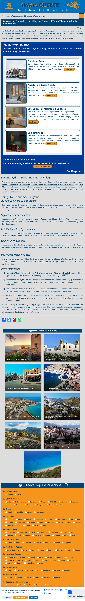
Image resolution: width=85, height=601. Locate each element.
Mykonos (50, 522)
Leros (18, 535)
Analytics (49, 593)
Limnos (60, 550)
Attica (18, 495)
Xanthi (41, 563)
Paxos (57, 543)
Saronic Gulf (11, 574)
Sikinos (27, 525)
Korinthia (46, 570)
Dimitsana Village (51, 184)
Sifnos (18, 525)
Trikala (51, 505)
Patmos (47, 535)
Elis (37, 570)
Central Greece (12, 499)
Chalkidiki (22, 557)
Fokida (43, 502)
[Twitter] (9, 320)
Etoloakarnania (20, 502)
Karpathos (54, 532)
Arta (9, 502)
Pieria (53, 560)
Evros (41, 557)
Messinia (67, 570)
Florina (50, 557)
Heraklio (19, 512)
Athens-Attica (11, 491)
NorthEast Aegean (14, 547)
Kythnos (32, 522)
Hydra (28, 578)
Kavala (20, 560)
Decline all (7, 597)
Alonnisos (11, 585)
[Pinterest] (14, 320)
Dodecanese (11, 529)
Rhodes (57, 535)
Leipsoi (10, 535)
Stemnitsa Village (67, 184)
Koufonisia (21, 522)
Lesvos (50, 550)
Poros (37, 578)
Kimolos (10, 522)
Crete (8, 509)
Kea (78, 519)
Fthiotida (53, 502)
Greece (7, 16)
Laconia (57, 570)
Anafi (20, 519)
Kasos (64, 532)
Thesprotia (40, 505)
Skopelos (39, 585)
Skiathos (28, 585)
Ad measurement (68, 590)
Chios (25, 550)
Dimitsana (43, 261)
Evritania (33, 502)
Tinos (44, 525)
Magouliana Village (10, 184)
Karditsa (74, 502)
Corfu (9, 543)
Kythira (38, 543)
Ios (71, 519)
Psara (68, 550)
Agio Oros (11, 557)
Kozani (37, 560)
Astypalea (23, 532)
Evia (20, 585)
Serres (9, 563)
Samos (77, 550)
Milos (41, 522)
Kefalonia (28, 543)
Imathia (70, 557)
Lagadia (13, 261)
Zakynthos (67, 543)
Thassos (19, 563)
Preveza (29, 505)
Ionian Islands (12, 539)
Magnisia (19, 505)
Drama (32, 557)
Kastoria (10, 560)
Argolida (19, 570)
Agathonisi (11, 532)
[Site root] (9, 5)
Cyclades (9, 516)
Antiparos (39, 519)
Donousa (49, 519)
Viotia (60, 505)
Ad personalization (52, 590)
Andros (29, 519)
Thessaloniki (30, 563)
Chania (10, 512)
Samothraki (73, 560)
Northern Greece (13, 554)
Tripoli (36, 36)
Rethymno (40, 512)
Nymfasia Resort (37, 61)
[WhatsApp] (19, 320)
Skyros (49, 585)
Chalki (32, 532)
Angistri (19, 578)
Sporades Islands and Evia (17, 582)
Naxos (60, 522)
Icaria (41, 550)
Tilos (73, 535)
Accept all (33, 597)
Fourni (33, 550)
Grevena (59, 557)
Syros (36, 525)
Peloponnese (18, 16)
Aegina (10, 578)
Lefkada (48, 543)
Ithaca (17, 543)
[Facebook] (4, 320)
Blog (55, 330)
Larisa (9, 505)
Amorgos (10, 519)
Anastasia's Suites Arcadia (42, 84)
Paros (68, 522)
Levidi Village (24, 184)
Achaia (9, 570)
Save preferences (20, 597)
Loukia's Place (35, 132)
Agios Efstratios (13, 550)
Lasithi (29, 512)
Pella (46, 560)
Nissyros (37, 535)
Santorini (78, 522)
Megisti (27, 535)
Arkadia (29, 16)
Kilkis (29, 560)
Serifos (10, 525)
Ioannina (63, 502)
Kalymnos (43, 532)
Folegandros (62, 519)
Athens (10, 495)
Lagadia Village (37, 184)
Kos (72, 532)
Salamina (46, 578)
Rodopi (62, 560)
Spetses (57, 578)
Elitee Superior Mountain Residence (47, 108)
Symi (65, 535)
